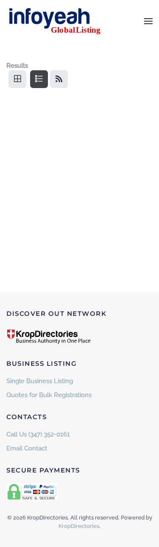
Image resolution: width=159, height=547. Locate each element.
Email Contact (26, 448)
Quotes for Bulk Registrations (49, 395)
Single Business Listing (39, 381)
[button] (148, 21)
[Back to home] (59, 21)
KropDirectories (79, 526)
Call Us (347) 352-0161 (38, 434)
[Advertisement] (79, 188)
